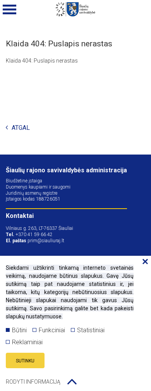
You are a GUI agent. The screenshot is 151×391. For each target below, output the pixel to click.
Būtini (19, 330)
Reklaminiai (27, 342)
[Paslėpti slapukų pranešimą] (143, 262)
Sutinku (25, 361)
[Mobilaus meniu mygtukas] (9, 9)
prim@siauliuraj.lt (45, 240)
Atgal (21, 128)
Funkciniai (52, 330)
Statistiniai (91, 330)
